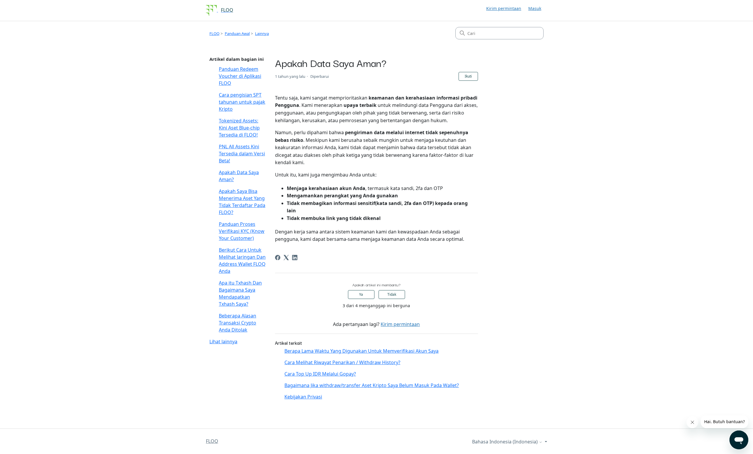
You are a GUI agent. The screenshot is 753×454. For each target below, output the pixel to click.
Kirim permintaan (503, 8)
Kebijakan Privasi (303, 397)
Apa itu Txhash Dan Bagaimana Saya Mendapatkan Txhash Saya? (240, 293)
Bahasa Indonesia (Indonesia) (505, 441)
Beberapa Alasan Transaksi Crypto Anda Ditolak (237, 322)
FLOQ (214, 33)
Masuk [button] (534, 8)
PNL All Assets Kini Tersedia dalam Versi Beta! (242, 153)
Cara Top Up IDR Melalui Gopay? (320, 374)
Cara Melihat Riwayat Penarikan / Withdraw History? (342, 362)
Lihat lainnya (223, 341)
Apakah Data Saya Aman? (239, 176)
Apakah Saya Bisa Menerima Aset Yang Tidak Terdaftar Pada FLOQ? (242, 202)
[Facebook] (277, 257)
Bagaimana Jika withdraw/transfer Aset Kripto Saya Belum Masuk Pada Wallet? (371, 385)
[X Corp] (286, 257)
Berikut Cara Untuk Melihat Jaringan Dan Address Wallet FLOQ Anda (242, 260)
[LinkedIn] (294, 257)
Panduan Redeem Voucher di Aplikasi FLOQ (240, 76)
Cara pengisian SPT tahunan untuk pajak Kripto (242, 102)
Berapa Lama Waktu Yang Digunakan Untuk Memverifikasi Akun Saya (361, 351)
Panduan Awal (237, 33)
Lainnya (262, 33)
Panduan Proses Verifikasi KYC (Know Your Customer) (241, 231)
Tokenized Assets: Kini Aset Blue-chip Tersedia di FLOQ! (239, 127)
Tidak (391, 294)
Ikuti (468, 76)
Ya (361, 294)
